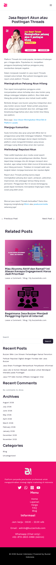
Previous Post (9, 219)
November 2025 (10, 439)
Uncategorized (9, 456)
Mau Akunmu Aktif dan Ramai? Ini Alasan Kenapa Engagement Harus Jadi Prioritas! (28, 271)
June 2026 (7, 411)
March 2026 (8, 423)
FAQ (34, 507)
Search (6, 337)
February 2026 (9, 427)
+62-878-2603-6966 (23, 537)
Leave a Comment (13, 278)
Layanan (34, 501)
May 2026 (7, 415)
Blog (25, 278)
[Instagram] (32, 487)
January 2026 (9, 431)
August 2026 (8, 402)
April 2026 (7, 419)
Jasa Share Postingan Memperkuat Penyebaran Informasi (28, 366)
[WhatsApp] (26, 487)
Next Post (48, 219)
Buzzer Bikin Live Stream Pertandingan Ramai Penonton (27, 354)
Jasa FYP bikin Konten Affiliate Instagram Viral (23, 377)
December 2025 (10, 435)
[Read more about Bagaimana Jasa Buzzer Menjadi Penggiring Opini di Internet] (28, 297)
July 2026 (7, 407)
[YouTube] (38, 487)
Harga (34, 504)
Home (34, 498)
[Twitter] (19, 487)
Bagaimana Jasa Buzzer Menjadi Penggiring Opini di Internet (26, 315)
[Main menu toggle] (50, 5)
